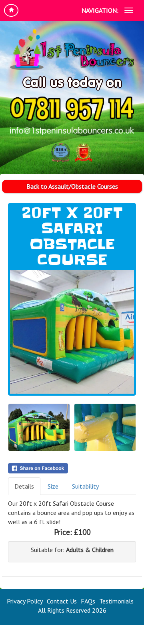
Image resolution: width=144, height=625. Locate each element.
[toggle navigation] (129, 10)
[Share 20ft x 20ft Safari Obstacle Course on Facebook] (72, 468)
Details (24, 486)
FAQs (88, 601)
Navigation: (100, 10)
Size (53, 486)
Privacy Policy (25, 601)
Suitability (85, 486)
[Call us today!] (72, 109)
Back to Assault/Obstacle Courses (72, 186)
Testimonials (116, 601)
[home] (11, 10)
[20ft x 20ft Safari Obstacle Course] (72, 332)
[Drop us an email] (72, 131)
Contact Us (62, 601)
